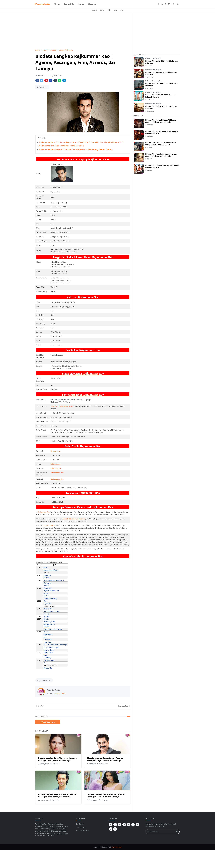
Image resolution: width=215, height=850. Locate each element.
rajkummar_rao (56, 468)
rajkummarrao (55, 464)
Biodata (94, 10)
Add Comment (49, 722)
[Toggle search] (178, 4)
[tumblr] (115, 824)
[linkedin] (119, 824)
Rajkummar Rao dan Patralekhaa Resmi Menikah (61, 146)
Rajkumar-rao (55, 451)
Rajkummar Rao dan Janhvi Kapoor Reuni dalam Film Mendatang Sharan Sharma (76, 149)
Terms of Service (82, 830)
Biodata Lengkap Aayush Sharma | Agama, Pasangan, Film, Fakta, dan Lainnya (57, 795)
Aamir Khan (68, 406)
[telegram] (165, 4)
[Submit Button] (176, 831)
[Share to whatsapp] (59, 80)
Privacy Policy (81, 827)
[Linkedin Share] (50, 80)
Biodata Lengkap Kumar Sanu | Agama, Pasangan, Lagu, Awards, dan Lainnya (105, 759)
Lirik (109, 10)
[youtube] (128, 824)
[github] (115, 829)
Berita (102, 10)
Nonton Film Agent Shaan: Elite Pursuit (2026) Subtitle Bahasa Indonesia (160, 144)
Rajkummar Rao (44, 512)
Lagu (115, 10)
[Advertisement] (82, 30)
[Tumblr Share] (55, 80)
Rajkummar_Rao (57, 472)
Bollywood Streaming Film (153, 58)
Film (121, 10)
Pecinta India (42, 3)
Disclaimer (80, 824)
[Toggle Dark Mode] (174, 4)
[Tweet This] (41, 80)
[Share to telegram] (64, 80)
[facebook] (158, 4)
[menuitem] (57, 4)
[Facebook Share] (37, 80)
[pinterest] (124, 824)
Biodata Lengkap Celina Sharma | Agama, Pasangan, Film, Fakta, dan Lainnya (106, 795)
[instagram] (162, 4)
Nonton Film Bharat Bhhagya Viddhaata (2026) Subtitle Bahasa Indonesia (160, 121)
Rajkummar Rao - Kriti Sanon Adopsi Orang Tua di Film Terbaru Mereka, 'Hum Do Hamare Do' (81, 142)
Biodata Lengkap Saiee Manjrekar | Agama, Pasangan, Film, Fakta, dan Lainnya (57, 759)
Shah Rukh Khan (57, 406)
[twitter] (169, 4)
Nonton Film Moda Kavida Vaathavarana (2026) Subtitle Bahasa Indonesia (161, 155)
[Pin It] (46, 80)
